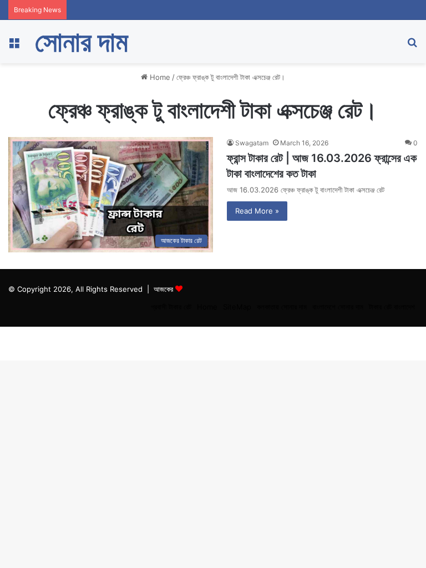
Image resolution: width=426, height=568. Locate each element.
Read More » (257, 210)
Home (159, 77)
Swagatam (251, 143)
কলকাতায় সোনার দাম (282, 306)
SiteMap (237, 306)
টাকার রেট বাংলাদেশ (392, 306)
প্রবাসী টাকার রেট (171, 306)
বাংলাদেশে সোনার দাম (337, 306)
